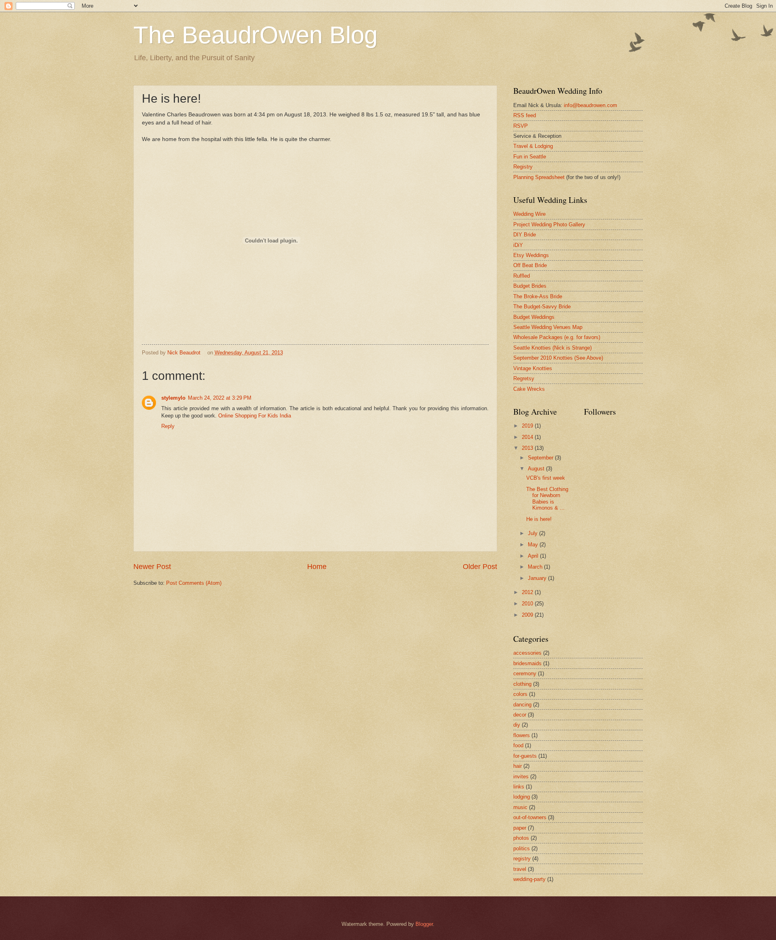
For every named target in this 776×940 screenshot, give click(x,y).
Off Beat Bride (530, 265)
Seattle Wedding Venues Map (547, 327)
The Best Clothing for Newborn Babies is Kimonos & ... (547, 498)
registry (522, 859)
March (536, 567)
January (538, 578)
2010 (528, 604)
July (533, 533)
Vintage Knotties (532, 368)
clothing (522, 684)
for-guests (525, 756)
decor (519, 715)
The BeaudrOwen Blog (255, 34)
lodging (521, 797)
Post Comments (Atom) (193, 583)
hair (517, 766)
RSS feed (524, 115)
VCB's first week (545, 478)
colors (520, 694)
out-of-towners (529, 817)
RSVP (520, 126)
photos (521, 838)
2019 (528, 426)
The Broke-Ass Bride (537, 296)
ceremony (524, 673)
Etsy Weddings (531, 255)
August (537, 469)
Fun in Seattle (529, 157)
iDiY (518, 245)
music (520, 807)
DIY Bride (524, 235)
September (541, 458)
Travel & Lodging (533, 146)
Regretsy (523, 378)
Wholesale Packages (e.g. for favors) (556, 337)
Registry (523, 167)
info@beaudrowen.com (590, 105)
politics (521, 848)
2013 (528, 448)
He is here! (539, 519)
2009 (528, 615)
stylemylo (173, 398)
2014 (528, 437)
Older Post (480, 567)
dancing (522, 705)
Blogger (424, 924)
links (518, 787)
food (518, 745)
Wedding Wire (529, 214)
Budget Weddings (534, 317)
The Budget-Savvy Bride (542, 306)
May (534, 545)
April (534, 556)
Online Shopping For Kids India (254, 416)
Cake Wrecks (529, 389)
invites (521, 776)
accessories (527, 653)
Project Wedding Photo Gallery (549, 224)
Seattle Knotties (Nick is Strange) (552, 348)
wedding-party (529, 879)
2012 (528, 592)
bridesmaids (527, 663)
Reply (168, 426)
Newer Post (152, 567)
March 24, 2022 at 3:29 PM (219, 398)
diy (516, 725)
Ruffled (521, 276)
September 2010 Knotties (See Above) (558, 358)
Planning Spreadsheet (539, 177)
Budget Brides (529, 286)
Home (317, 567)
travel (519, 869)
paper (519, 828)
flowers (521, 735)
